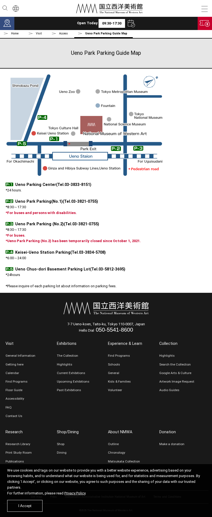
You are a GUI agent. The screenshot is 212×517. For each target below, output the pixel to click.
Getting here (14, 364)
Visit (10, 343)
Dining (62, 452)
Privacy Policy (74, 493)
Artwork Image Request (176, 381)
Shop (60, 444)
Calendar (12, 373)
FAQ (9, 407)
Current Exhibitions (71, 373)
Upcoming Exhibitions (73, 381)
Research (14, 432)
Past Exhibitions (69, 390)
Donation (167, 432)
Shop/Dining (68, 432)
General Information (20, 356)
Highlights (64, 364)
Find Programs (17, 381)
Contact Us (14, 416)
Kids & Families (119, 381)
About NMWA (120, 432)
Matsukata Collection (124, 461)
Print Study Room (19, 452)
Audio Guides (169, 390)
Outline (113, 444)
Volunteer (115, 390)
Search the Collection (175, 364)
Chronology (116, 452)
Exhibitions (66, 343)
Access (63, 33)
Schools (114, 364)
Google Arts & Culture (175, 373)
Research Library (18, 444)
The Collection (67, 356)
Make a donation (171, 444)
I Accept (24, 506)
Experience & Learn (125, 343)
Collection (168, 343)
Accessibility (15, 398)
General (113, 373)
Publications (15, 461)
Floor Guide (14, 390)
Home (14, 33)
